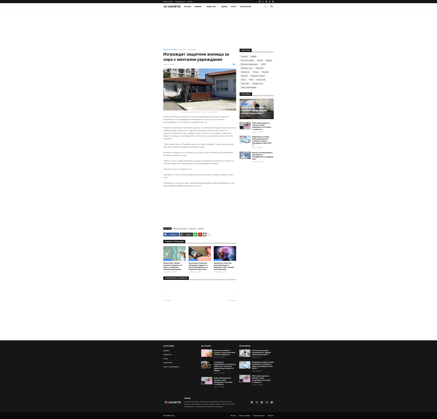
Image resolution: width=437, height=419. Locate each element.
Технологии (245, 7)
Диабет (254, 56)
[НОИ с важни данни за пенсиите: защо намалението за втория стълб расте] (245, 125)
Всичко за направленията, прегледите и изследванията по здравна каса (262, 156)
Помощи (265, 72)
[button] (266, 6)
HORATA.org (169, 415)
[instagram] (269, 1)
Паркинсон (245, 72)
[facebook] (259, 1)
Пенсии (255, 72)
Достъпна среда (247, 60)
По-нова (168, 300)
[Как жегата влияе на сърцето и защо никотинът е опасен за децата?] (206, 353)
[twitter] (263, 1)
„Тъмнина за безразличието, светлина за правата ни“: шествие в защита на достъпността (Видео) (225, 366)
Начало (187, 7)
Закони (260, 60)
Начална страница (170, 49)
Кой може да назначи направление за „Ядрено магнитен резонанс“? (261, 352)
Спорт (233, 7)
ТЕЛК (251, 80)
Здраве (224, 7)
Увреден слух (257, 83)
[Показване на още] (209, 234)
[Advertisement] (218, 29)
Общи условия (168, 1)
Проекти (201, 229)
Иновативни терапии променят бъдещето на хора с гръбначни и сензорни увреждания (172, 266)
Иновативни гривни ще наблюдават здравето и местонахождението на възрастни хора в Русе (198, 266)
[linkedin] (266, 1)
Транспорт (245, 83)
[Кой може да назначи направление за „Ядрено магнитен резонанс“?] (244, 353)
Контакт (190, 1)
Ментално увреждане (188, 49)
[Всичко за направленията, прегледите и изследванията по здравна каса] (245, 155)
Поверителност (180, 1)
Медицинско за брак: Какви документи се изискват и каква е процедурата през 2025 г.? (261, 141)
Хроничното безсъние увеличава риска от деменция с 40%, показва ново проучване (224, 266)
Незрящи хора (246, 68)
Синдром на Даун (258, 76)
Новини (197, 7)
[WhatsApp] (196, 234)
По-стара (231, 300)
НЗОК (263, 64)
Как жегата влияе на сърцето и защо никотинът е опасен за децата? (224, 352)
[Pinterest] (200, 234)
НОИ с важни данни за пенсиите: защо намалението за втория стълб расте (261, 126)
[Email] (205, 234)
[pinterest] (273, 1)
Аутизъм (244, 56)
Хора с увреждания (248, 87)
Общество (211, 7)
